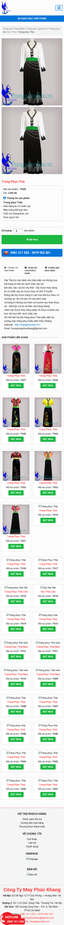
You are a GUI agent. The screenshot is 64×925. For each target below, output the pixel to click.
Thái (14, 32)
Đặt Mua (33, 239)
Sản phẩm (19, 28)
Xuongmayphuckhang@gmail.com (36, 917)
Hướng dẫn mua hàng (32, 822)
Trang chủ (8, 28)
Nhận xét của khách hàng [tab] (31, 270)
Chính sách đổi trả (32, 819)
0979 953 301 (45, 914)
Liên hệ (12, 192)
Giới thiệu (32, 839)
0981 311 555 (27, 914)
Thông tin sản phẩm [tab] (11, 269)
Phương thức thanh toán (32, 826)
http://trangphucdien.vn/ (27, 324)
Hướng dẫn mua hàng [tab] (52, 269)
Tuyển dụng (32, 846)
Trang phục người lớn (36, 28)
